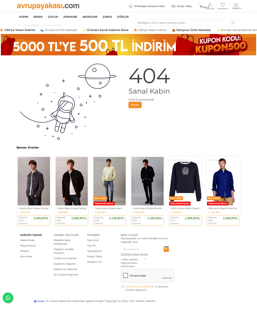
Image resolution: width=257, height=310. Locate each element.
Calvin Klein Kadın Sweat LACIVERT (186, 208)
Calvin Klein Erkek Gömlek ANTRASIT (34, 208)
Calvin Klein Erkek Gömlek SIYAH (72, 208)
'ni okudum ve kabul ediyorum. (146, 288)
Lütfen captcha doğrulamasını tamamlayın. (129, 263)
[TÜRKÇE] (199, 6)
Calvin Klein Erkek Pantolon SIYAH (148, 208)
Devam (135, 105)
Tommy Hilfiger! (31, 25)
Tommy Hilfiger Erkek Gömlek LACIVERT (223, 208)
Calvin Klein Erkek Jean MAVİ (110, 208)
